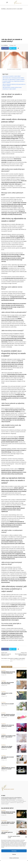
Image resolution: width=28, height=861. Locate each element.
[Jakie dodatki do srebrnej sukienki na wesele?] (22, 770)
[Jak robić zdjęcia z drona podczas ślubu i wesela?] (22, 824)
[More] (18, 48)
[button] (26, 837)
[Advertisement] (14, 24)
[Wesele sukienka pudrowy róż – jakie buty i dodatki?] (22, 716)
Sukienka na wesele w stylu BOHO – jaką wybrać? (8, 736)
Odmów (14, 854)
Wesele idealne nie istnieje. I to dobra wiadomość (8, 672)
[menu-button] (7, 2)
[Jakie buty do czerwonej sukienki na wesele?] (22, 727)
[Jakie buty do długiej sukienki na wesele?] (22, 748)
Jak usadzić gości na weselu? (7, 833)
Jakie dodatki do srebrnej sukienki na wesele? (8, 768)
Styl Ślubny (3, 8)
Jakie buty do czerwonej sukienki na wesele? (6, 654)
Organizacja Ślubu (5, 830)
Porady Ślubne (4, 820)
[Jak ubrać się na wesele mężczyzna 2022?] (22, 685)
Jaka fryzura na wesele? (7, 703)
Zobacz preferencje (14, 858)
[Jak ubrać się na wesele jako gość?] (22, 759)
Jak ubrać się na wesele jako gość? (7, 757)
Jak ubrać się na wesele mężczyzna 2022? (7, 683)
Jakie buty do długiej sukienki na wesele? (6, 747)
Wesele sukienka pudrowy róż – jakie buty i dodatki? (21, 654)
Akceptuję (14, 850)
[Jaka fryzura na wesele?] (22, 706)
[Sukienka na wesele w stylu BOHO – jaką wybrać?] (22, 738)
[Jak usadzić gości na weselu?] (22, 834)
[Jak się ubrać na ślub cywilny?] (22, 695)
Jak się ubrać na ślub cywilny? (6, 693)
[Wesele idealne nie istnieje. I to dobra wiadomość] (22, 674)
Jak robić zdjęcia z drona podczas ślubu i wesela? (8, 822)
